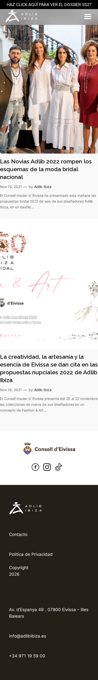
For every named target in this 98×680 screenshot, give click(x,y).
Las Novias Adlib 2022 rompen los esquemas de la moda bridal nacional (46, 169)
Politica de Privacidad (31, 554)
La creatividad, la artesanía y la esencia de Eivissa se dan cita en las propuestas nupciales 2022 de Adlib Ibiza (49, 368)
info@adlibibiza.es (27, 636)
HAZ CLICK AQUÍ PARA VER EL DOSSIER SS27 (49, 4)
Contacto (18, 534)
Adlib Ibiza (43, 187)
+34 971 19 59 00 (27, 655)
